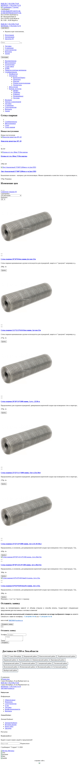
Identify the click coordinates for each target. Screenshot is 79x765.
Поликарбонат (18, 96)
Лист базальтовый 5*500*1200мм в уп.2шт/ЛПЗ (18, 171)
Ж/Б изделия (13, 87)
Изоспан (16, 81)
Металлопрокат (10, 63)
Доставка (8, 46)
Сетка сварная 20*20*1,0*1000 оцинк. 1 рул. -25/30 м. (20, 401)
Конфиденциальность (12, 709)
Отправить (5, 642)
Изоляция (8, 100)
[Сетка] (1, 190)
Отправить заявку (7, 624)
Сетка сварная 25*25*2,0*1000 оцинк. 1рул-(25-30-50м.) (21, 544)
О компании (9, 48)
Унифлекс (16, 92)
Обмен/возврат (10, 700)
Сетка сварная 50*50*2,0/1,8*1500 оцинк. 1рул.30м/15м (21, 565)
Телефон (4, 634)
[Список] (4, 190)
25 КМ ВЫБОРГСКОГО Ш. (11, 11)
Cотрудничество (10, 50)
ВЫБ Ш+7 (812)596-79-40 (10, 3)
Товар (3, 640)
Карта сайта (9, 726)
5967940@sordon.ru (7, 688)
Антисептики (10, 64)
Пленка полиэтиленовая (21, 83)
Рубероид (16, 94)
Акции (7, 53)
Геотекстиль (17, 85)
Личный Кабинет (11, 723)
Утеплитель (13, 76)
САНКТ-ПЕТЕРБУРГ (8, 2)
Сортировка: (5, 193)
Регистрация (9, 35)
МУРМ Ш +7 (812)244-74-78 (11, 5)
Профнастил (13, 74)
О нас (7, 705)
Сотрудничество (10, 704)
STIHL (7, 68)
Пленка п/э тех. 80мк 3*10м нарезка (14, 156)
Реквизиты (9, 702)
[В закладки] (1, 253)
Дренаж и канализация (13, 102)
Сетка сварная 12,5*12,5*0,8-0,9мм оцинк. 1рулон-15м (21, 330)
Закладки (8, 728)
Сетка (7, 125)
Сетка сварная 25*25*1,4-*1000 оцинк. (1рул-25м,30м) (21, 473)
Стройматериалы (11, 72)
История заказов (10, 724)
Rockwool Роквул (19, 77)
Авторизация (9, 37)
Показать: (4, 197)
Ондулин (16, 98)
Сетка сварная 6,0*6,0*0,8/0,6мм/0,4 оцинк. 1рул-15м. (20, 586)
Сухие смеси (9, 66)
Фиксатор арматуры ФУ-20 (11, 141)
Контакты (8, 52)
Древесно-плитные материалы (15, 70)
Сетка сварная (10, 127)
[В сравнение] (1, 255)
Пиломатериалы (10, 61)
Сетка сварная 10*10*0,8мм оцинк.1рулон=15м (18, 259)
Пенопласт (17, 79)
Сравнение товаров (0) (9, 192)
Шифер (15, 90)
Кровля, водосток (15, 89)
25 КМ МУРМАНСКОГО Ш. (11, 13)
